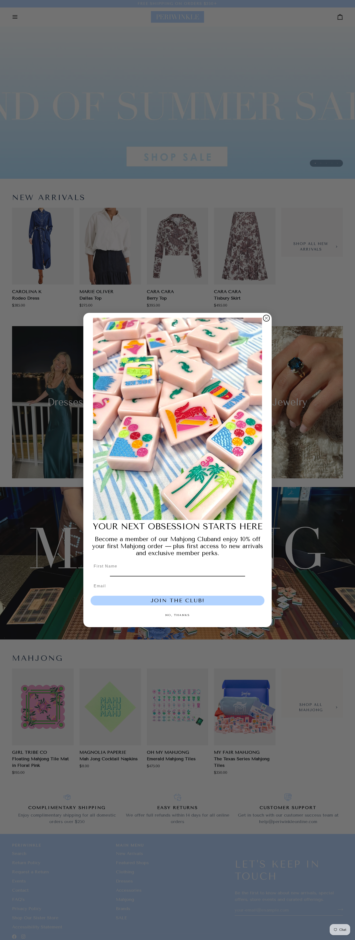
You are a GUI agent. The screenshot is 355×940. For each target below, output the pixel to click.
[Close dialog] (266, 318)
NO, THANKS (177, 615)
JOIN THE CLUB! (178, 600)
